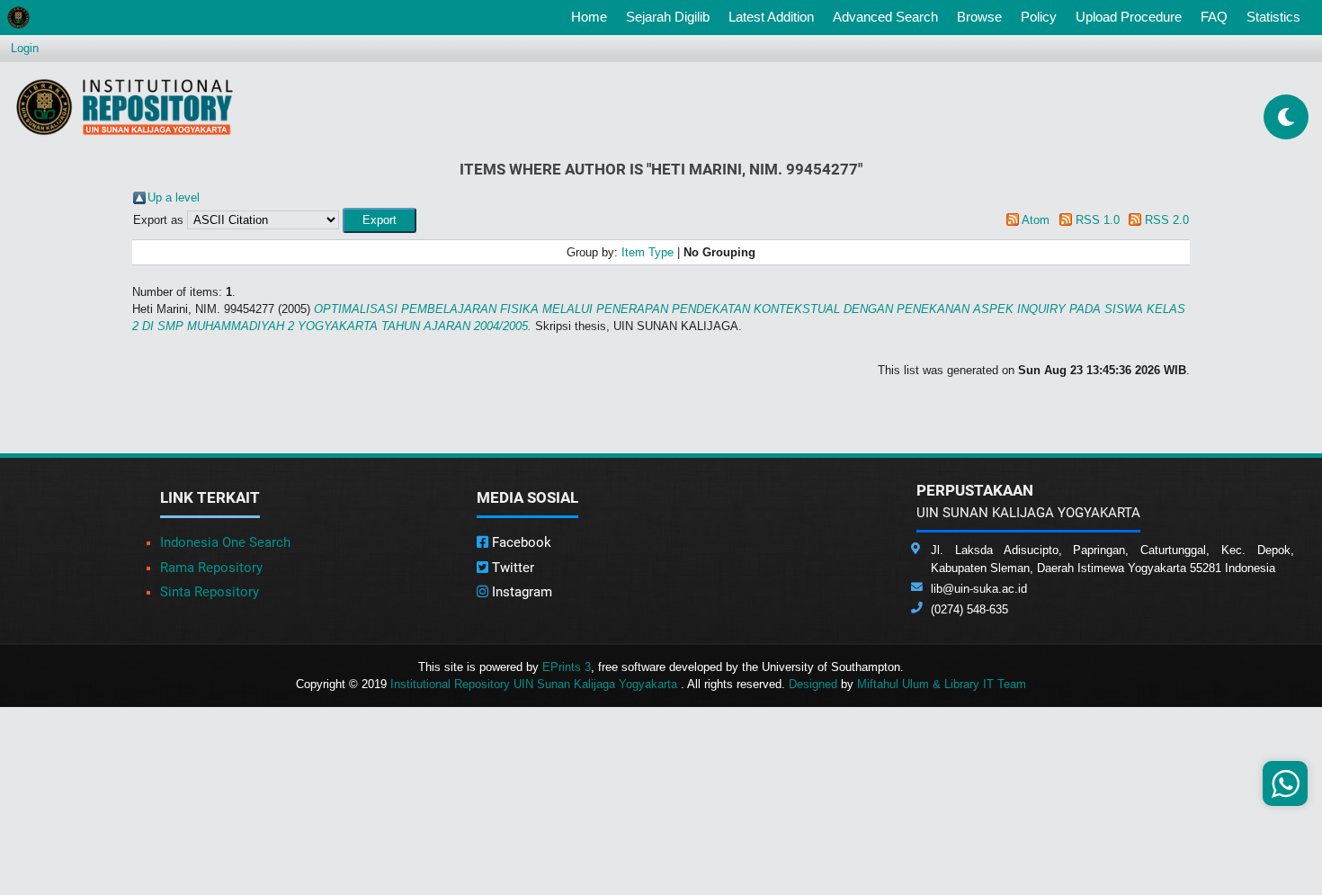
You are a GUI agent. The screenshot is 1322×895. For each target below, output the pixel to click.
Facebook (519, 542)
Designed (813, 684)
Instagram (520, 592)
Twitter (511, 567)
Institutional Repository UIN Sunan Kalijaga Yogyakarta (535, 684)
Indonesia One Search (225, 542)
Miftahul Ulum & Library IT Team (941, 684)
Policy (1039, 16)
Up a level (173, 197)
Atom (1036, 220)
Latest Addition (771, 16)
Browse (979, 16)
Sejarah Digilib (668, 16)
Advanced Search (885, 16)
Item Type (647, 252)
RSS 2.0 (1167, 220)
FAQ (1214, 16)
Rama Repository (211, 567)
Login (25, 48)
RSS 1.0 (1098, 220)
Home (592, 16)
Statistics (1273, 16)
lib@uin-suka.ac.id (979, 588)
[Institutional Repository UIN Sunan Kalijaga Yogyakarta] (125, 106)
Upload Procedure (1129, 16)
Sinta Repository (209, 592)
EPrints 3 (566, 667)
